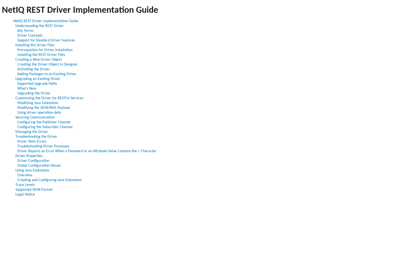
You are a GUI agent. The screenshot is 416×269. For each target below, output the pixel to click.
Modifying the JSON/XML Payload (43, 108)
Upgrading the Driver (34, 93)
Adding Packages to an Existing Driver (46, 74)
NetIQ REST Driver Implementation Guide (45, 21)
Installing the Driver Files (34, 45)
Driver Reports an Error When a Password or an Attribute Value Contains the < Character (86, 151)
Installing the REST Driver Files (41, 55)
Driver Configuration (33, 161)
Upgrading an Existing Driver (37, 79)
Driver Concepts (29, 36)
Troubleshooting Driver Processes (43, 146)
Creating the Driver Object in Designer (47, 64)
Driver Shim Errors (31, 142)
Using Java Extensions (32, 170)
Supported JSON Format (33, 190)
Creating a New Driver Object (38, 60)
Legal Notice (25, 195)
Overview (24, 175)
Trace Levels (25, 185)
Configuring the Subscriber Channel (44, 127)
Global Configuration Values (39, 166)
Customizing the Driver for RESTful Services (49, 98)
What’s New (26, 89)
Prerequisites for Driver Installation (44, 50)
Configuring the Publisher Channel (44, 122)
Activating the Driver (33, 69)
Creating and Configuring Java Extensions (49, 180)
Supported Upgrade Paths (37, 84)
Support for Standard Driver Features (46, 40)
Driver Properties (28, 156)
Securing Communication (35, 117)
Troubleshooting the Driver (36, 137)
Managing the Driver (31, 132)
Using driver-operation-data (39, 113)
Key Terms (25, 31)
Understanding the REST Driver (39, 26)
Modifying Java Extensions (37, 103)
